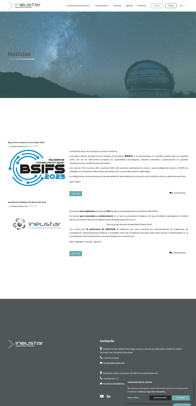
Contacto (141, 5)
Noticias (117, 5)
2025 (71, 182)
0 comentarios (178, 193)
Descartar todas (160, 397)
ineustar (89, 242)
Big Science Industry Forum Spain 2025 (26, 142)
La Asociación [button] (101, 5)
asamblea (79, 242)
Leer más (75, 194)
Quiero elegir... (134, 397)
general (97, 242)
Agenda (129, 5)
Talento (156, 5)
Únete (171, 5)
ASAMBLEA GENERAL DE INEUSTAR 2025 (27, 202)
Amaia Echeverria (19, 146)
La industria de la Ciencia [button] (77, 5)
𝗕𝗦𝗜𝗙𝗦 (128, 156)
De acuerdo (181, 397)
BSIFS (182, 168)
